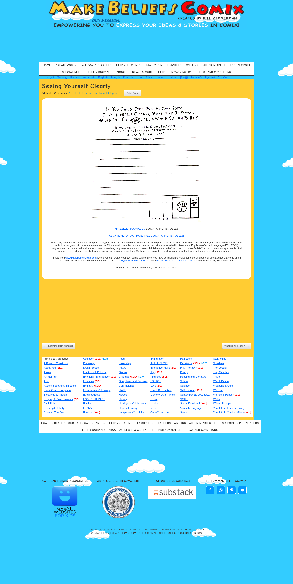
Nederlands (88, 77)
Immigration (157, 358)
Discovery (89, 363)
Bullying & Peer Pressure (58, 399)
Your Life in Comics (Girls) (228, 412)
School (184, 381)
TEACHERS (174, 65)
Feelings (88, 412)
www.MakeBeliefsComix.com (81, 257)
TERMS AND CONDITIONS (214, 72)
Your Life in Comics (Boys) (228, 408)
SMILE (184, 399)
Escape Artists (91, 394)
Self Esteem (187, 390)
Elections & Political (94, 372)
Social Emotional (190, 403)
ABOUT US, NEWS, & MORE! (134, 72)
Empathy (88, 385)
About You (50, 367)
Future (122, 367)
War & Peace (221, 381)
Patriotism (186, 358)
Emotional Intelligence (106, 93)
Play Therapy (188, 367)
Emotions (88, 381)
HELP (161, 72)
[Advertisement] (146, 45)
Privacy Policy (194, 529)
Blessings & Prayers (56, 394)
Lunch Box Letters (161, 390)
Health (122, 390)
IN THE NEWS (159, 363)
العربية (50, 77)
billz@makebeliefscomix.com (134, 260)
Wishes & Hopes (223, 394)
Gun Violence (126, 385)
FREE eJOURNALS (100, 72)
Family (87, 403)
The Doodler (220, 367)
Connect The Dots (54, 412)
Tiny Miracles (221, 372)
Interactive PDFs (160, 367)
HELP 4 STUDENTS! (128, 65)
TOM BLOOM (129, 533)
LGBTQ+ (155, 381)
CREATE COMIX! (66, 65)
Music (153, 408)
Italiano (173, 77)
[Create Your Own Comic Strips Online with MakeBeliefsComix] (146, 14)
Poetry (184, 372)
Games (123, 372)
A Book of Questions (80, 93)
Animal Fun (50, 376)
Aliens (47, 372)
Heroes (123, 394)
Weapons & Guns (223, 385)
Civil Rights (50, 403)
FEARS (87, 408)
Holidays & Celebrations (132, 403)
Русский (210, 77)
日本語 (184, 77)
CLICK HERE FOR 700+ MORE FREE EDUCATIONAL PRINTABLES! (146, 235)
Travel (216, 376)
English (103, 77)
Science (185, 385)
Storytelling (219, 358)
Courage (88, 358)
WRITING (192, 65)
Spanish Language (191, 408)
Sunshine (218, 363)
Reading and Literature (193, 376)
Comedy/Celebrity (54, 408)
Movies (154, 403)
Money (154, 399)
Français (115, 77)
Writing (217, 399)
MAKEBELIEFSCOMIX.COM (130, 228)
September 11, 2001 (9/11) (195, 394)
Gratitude (124, 376)
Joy (152, 372)
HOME (47, 65)
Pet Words (186, 363)
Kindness (155, 376)
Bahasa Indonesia (155, 77)
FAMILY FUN (154, 65)
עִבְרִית (139, 77)
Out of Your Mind (160, 412)
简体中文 (62, 77)
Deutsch (128, 77)
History (123, 399)
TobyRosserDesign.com (187, 533)
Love (153, 385)
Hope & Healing (128, 408)
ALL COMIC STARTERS (96, 65)
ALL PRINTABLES (214, 65)
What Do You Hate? (236, 346)
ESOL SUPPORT (240, 65)
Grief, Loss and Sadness (133, 381)
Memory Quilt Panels (162, 394)
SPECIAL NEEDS (72, 72)
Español (222, 77)
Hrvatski (75, 77)
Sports (184, 412)
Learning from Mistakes (58, 346)
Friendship (125, 363)
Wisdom (218, 390)
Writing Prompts (222, 403)
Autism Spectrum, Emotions (60, 385)
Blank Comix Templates (57, 390)
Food (122, 358)
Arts (46, 381)
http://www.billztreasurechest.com (174, 260)
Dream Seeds (91, 367)
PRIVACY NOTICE (181, 72)
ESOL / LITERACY (94, 399)
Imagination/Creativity (131, 412)
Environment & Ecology (96, 390)
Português (196, 77)
